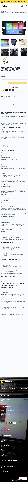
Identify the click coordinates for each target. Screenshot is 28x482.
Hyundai (9, 98)
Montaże (2, 450)
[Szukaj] (24, 6)
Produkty (2, 441)
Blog (2, 449)
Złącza (2, 470)
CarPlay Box (3, 469)
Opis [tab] (14, 104)
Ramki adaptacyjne (4, 474)
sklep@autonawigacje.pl (6, 1)
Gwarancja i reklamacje (5, 445)
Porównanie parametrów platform (7, 453)
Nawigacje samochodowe (6, 465)
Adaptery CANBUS (4, 471)
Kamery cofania (4, 467)
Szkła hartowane (4, 472)
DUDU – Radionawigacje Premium (7, 466)
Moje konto (3, 442)
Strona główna (3, 440)
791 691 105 (17, 1)
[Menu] (26, 6)
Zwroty (2, 446)
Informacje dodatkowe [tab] (14, 107)
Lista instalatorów (4, 451)
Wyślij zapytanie (4, 455)
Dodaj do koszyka (17, 83)
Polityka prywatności (5, 444)
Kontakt (2, 454)
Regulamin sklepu (4, 448)
